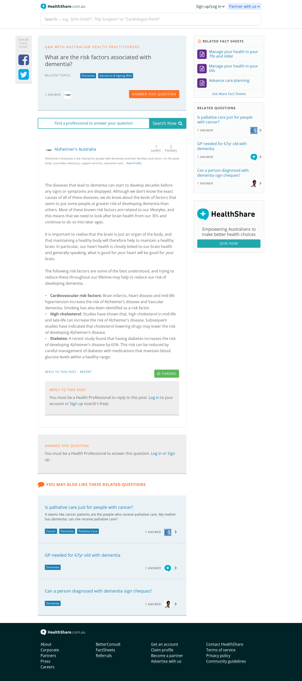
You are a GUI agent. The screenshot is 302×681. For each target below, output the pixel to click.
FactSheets (105, 649)
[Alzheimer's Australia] (67, 94)
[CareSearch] (167, 532)
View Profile (134, 163)
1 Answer (153, 532)
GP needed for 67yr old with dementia (82, 555)
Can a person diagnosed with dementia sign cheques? (98, 591)
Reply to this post (60, 372)
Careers (48, 666)
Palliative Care (88, 531)
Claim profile (162, 649)
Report (86, 372)
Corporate (50, 649)
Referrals (104, 655)
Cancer (51, 531)
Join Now (229, 243)
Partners (48, 655)
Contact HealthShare (224, 644)
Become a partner (167, 655)
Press (45, 661)
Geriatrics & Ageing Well (116, 76)
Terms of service (220, 649)
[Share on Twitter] (23, 77)
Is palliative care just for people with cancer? (89, 507)
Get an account (164, 644)
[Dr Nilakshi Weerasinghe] (167, 604)
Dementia (88, 76)
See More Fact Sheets (229, 94)
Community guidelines (226, 661)
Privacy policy (218, 655)
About (46, 644)
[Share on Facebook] (23, 63)
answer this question (154, 94)
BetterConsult (108, 644)
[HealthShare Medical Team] (167, 568)
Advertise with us (166, 661)
